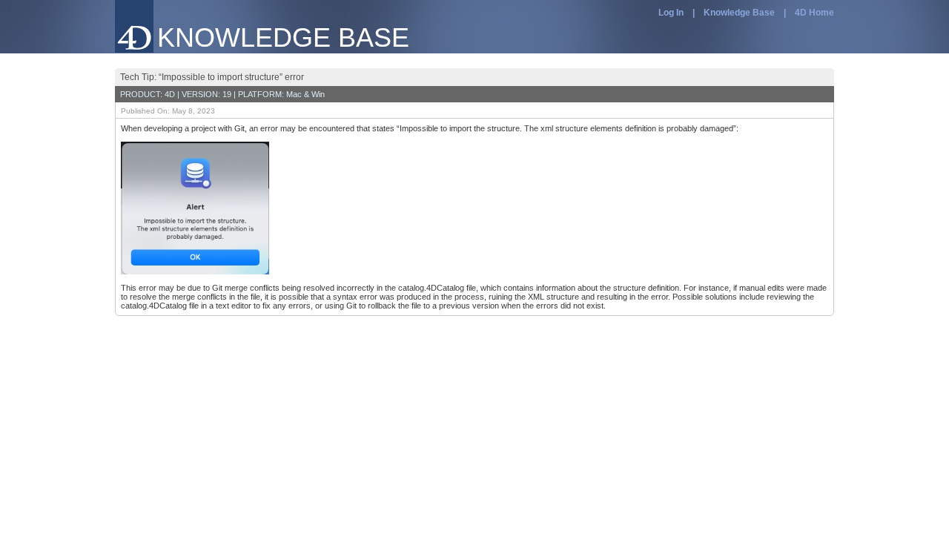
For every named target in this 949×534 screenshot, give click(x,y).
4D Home (814, 12)
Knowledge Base (739, 12)
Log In (671, 12)
